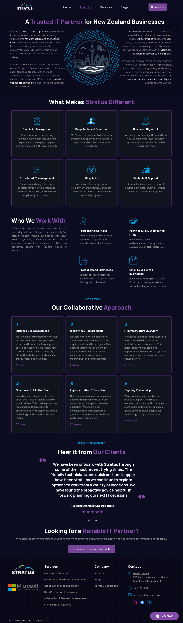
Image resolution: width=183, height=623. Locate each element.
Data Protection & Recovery (60, 592)
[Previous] (88, 520)
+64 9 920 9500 (140, 588)
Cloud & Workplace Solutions (61, 585)
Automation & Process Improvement (65, 598)
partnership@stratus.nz (146, 595)
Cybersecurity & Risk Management (64, 579)
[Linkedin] (149, 602)
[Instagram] (134, 602)
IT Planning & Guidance (57, 604)
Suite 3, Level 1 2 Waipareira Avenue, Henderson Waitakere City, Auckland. (151, 577)
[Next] (96, 520)
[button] (106, 7)
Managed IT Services (56, 573)
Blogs (98, 579)
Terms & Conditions (106, 585)
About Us (100, 573)
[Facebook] (142, 602)
